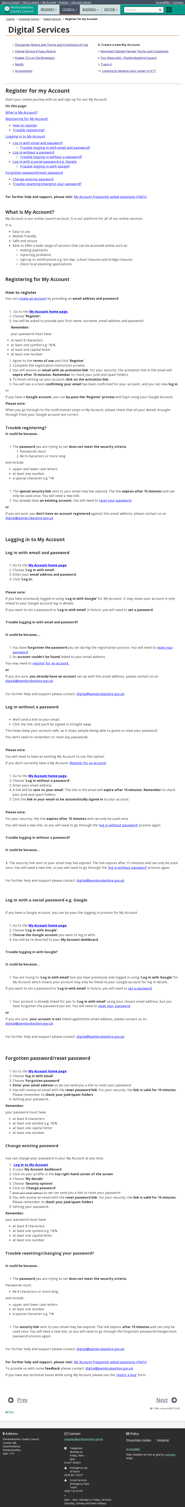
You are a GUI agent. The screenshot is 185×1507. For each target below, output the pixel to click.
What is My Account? (21, 112)
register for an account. (50, 663)
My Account (49, 2)
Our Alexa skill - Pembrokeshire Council (129, 58)
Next (162, 1399)
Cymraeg (178, 2)
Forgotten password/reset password (34, 172)
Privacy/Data (133, 1440)
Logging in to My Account (25, 136)
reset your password (115, 500)
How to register (25, 125)
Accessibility (163, 2)
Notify (19, 64)
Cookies (146, 1440)
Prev (22, 1399)
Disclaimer (163, 1440)
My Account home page (47, 925)
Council (10, 19)
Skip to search (31, 2)
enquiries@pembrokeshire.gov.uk (83, 1439)
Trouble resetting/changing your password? (47, 184)
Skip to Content (11, 2)
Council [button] (68, 9)
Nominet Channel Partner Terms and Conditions (135, 51)
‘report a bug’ (126, 1375)
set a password (140, 988)
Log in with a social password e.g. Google (45, 161)
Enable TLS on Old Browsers (35, 58)
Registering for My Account (26, 119)
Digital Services (52, 19)
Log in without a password (33, 152)
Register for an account (88, 763)
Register (63, 2)
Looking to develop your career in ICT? (129, 71)
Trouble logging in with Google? (45, 166)
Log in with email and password (37, 143)
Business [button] (90, 9)
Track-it (106, 64)
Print (11, 1412)
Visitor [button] (110, 9)
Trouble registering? (29, 130)
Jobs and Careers (81, 2)
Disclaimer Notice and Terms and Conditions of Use (51, 45)
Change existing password (33, 179)
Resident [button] (48, 9)
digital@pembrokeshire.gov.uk (29, 518)
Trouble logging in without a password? (51, 157)
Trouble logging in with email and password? (55, 147)
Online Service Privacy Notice (35, 51)
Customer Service (29, 19)
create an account (32, 298)
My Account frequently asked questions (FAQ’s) (110, 197)
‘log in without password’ (118, 825)
